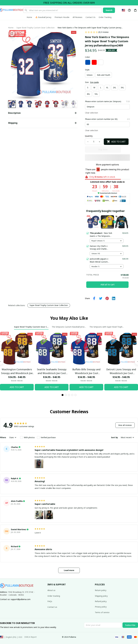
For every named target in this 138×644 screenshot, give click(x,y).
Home (10, 27)
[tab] (62, 395)
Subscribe (130, 625)
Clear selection (91, 112)
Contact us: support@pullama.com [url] (15, 599)
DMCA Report (30, 637)
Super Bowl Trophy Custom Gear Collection (35, 27)
